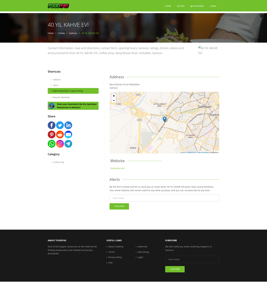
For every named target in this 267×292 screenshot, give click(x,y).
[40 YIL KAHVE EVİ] (164, 119)
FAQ (110, 262)
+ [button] (114, 96)
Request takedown (61, 97)
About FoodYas (116, 246)
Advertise (142, 246)
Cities (181, 6)
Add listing (143, 251)
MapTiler (192, 152)
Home (168, 6)
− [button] (114, 100)
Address (57, 79)
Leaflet (182, 152)
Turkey (61, 33)
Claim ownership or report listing (68, 90)
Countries (198, 5)
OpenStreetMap (203, 152)
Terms (111, 251)
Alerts (55, 85)
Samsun (73, 33)
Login (213, 5)
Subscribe (119, 206)
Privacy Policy (115, 257)
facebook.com (117, 168)
